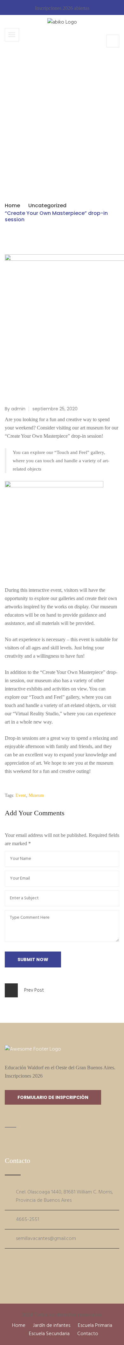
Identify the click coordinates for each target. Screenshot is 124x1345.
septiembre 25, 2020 (55, 409)
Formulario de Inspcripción (52, 1097)
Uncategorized (47, 205)
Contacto (87, 1334)
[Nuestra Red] (6, 1259)
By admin (15, 409)
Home (12, 205)
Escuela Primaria (95, 1325)
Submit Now (32, 959)
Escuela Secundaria (49, 1334)
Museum (36, 795)
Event (21, 795)
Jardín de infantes (51, 1325)
